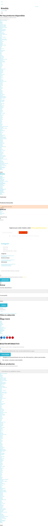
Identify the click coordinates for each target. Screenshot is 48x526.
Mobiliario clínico (2, 98)
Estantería (1, 65)
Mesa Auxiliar (2, 101)
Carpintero (1, 140)
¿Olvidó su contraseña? (3, 307)
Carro (1, 452)
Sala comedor (2, 32)
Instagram (7, 337)
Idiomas (1, 166)
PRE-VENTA (1, 22)
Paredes (1, 474)
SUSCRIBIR (5, 355)
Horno (1, 131)
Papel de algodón (2, 113)
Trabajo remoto (2, 103)
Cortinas (1, 116)
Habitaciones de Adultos (3, 39)
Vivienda (1, 154)
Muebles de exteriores (3, 97)
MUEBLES (1, 44)
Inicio (1, 21)
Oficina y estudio (2, 414)
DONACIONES (2, 505)
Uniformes (1, 142)
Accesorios (1, 95)
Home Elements (2, 213)
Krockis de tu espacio (3, 24)
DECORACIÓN (2, 180)
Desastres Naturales (3, 156)
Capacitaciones (2, 162)
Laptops (1, 482)
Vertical (1, 118)
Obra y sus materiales (3, 165)
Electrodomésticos (2, 130)
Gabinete (1, 93)
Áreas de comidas (2, 150)
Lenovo (1, 214)
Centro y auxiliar (2, 74)
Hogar (1, 31)
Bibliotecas (1, 444)
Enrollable (1, 117)
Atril (0, 102)
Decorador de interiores (3, 138)
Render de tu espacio (3, 26)
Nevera (1, 133)
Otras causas (2, 157)
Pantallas (1, 83)
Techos (1, 35)
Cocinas (1, 36)
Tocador (1, 399)
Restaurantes (2, 41)
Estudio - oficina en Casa (3, 34)
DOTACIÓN (1, 141)
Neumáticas (1, 77)
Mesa (1, 89)
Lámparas (1, 124)
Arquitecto (1, 139)
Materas (1, 123)
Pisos (0, 122)
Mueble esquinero (2, 61)
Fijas (0, 78)
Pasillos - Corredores (3, 37)
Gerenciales (1, 70)
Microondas (1, 132)
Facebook (1, 337)
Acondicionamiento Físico (3, 512)
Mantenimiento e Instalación (4, 126)
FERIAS (1, 168)
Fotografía (1, 110)
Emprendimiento (2, 164)
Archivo (1, 90)
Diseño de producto (3, 29)
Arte (0, 467)
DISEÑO (1, 176)
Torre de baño (2, 56)
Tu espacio (1, 23)
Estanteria (1, 92)
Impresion (1, 111)
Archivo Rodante (2, 94)
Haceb (1, 212)
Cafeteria (1, 75)
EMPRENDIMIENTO (2, 135)
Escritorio (1, 64)
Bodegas (1, 42)
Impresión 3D (2, 114)
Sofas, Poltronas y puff (3, 81)
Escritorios (1, 69)
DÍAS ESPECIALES (2, 167)
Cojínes (1, 125)
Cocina (1, 54)
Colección (1, 85)
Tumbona (1, 88)
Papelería (1, 186)
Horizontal (1, 119)
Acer (0, 210)
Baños (1, 391)
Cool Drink (1, 211)
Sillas (0, 49)
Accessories (1, 129)
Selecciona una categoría (3, 20)
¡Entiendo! (5, 280)
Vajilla (1, 134)
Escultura (1, 115)
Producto (1, 28)
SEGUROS (1, 145)
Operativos (1, 71)
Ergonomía (1, 160)
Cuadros (1, 108)
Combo (1, 66)
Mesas (1, 73)
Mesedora (1, 55)
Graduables (1, 72)
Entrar (4, 305)
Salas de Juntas (2, 105)
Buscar (1, 172)
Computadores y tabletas (3, 128)
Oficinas (1, 40)
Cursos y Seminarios (3, 520)
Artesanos (1, 136)
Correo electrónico (6, 288)
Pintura (1, 109)
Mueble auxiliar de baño (3, 59)
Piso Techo (1, 84)
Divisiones (1, 82)
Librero (1, 62)
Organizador (2, 51)
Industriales (1, 80)
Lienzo (1, 112)
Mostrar (1, 301)
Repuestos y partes (2, 96)
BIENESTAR (1, 158)
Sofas (0, 86)
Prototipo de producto (3, 30)
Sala (0, 47)
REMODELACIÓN (2, 177)
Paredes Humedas (2, 33)
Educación (1, 149)
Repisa (1, 406)
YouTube (10, 337)
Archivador (1, 60)
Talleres (1, 459)
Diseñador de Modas (3, 137)
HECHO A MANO (2, 143)
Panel (1, 52)
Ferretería (1, 187)
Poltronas (1, 87)
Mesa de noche (2, 99)
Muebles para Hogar (3, 45)
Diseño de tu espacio (3, 25)
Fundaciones (2, 153)
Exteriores (1, 43)
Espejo (1, 46)
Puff (0, 421)
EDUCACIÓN (1, 161)
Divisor (1, 67)
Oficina (1, 104)
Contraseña (3, 295)
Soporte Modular (2, 100)
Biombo (1, 63)
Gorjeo (4, 337)
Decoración (1, 58)
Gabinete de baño (2, 50)
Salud (1, 151)
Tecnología (1, 127)
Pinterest (12, 337)
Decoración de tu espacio (3, 27)
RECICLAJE (1, 169)
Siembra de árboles (2, 155)
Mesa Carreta (2, 57)
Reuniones (1, 429)
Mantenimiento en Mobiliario (4, 163)
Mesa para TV (2, 48)
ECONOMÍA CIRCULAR (3, 146)
